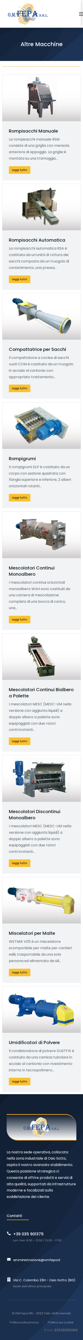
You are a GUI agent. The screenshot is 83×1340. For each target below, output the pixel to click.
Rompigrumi (22, 459)
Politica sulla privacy (24, 1322)
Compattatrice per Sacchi (37, 349)
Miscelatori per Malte (32, 933)
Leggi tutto (19, 170)
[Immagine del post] (41, 97)
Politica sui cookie (60, 1322)
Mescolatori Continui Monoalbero (32, 571)
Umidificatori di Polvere (34, 1042)
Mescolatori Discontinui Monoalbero (34, 814)
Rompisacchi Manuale (33, 131)
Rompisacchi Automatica (37, 240)
